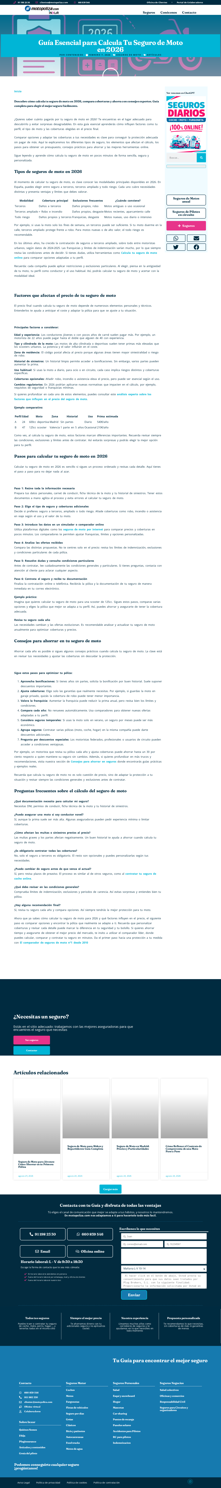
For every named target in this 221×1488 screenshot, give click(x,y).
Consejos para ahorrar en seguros (93, 761)
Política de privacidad (48, 1482)
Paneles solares (122, 1425)
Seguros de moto (110, 36)
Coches (70, 1389)
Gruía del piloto (28, 1453)
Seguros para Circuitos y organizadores (174, 1409)
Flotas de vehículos (77, 1407)
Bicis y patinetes (75, 1431)
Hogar (116, 1401)
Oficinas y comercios (172, 1395)
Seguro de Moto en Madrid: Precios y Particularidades (133, 1147)
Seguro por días (75, 1413)
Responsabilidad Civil (172, 1401)
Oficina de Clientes (157, 2)
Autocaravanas (74, 1437)
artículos (154, 54)
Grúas (69, 1419)
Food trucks (73, 1442)
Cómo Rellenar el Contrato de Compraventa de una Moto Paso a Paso (184, 1148)
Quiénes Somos (28, 1429)
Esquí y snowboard (124, 1395)
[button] (175, 238)
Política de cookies (77, 1482)
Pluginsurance (27, 1441)
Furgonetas (72, 1401)
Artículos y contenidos (32, 1447)
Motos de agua (74, 1448)
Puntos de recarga (123, 1419)
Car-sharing (120, 1413)
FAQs (22, 1435)
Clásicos (71, 1425)
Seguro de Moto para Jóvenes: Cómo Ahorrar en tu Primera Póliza (36, 1164)
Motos (69, 1395)
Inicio (18, 91)
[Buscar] (201, 157)
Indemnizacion (122, 1442)
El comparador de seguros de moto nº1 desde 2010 (54, 942)
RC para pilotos (122, 1437)
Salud (116, 1389)
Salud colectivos (169, 1389)
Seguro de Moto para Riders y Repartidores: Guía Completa (85, 1147)
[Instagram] (190, 1481)
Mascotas (118, 1407)
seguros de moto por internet (83, 529)
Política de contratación (107, 1482)
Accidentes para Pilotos (126, 1431)
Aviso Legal (23, 1482)
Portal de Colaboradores (190, 2)
